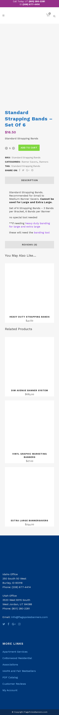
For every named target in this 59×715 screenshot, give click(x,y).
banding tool (41, 232)
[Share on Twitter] (23, 170)
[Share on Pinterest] (32, 170)
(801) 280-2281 (37, 1)
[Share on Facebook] (19, 170)
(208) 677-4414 (31, 4)
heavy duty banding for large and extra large (29, 225)
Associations (10, 664)
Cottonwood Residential (17, 658)
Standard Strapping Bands (25, 166)
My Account (9, 690)
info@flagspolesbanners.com (29, 617)
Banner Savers (30, 161)
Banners (43, 161)
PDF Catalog (10, 677)
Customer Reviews (14, 683)
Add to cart (29, 147)
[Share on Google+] (28, 170)
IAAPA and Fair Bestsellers (19, 671)
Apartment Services (15, 651)
